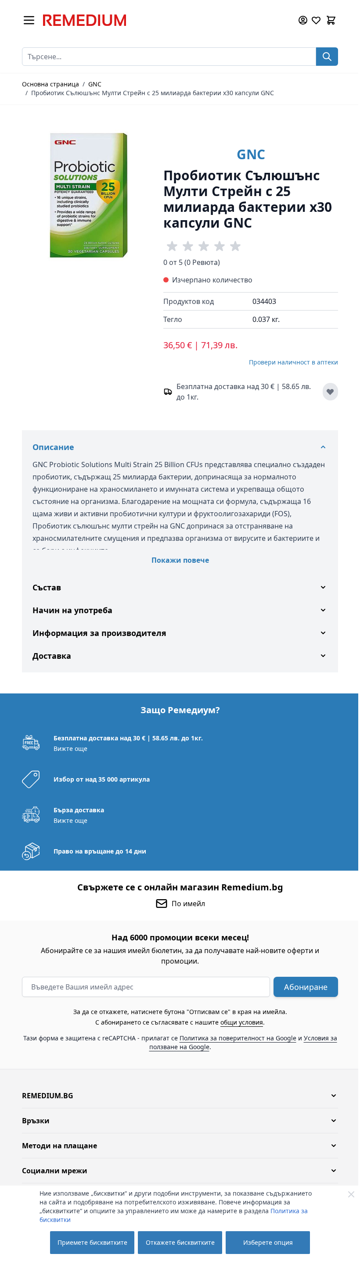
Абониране (302, 987)
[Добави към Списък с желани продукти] (330, 391)
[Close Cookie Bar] (351, 1194)
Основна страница (50, 84)
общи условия (238, 1022)
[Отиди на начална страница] (164, 20)
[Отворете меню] (29, 20)
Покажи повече (180, 560)
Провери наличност (293, 362)
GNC (94, 84)
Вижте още (67, 748)
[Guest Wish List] (316, 20)
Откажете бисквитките (180, 1242)
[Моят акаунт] (303, 20)
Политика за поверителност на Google (234, 1038)
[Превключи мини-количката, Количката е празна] (331, 20)
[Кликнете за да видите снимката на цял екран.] (88, 195)
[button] (177, 1095)
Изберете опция (268, 1242)
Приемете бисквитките (92, 1242)
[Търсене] (327, 56)
